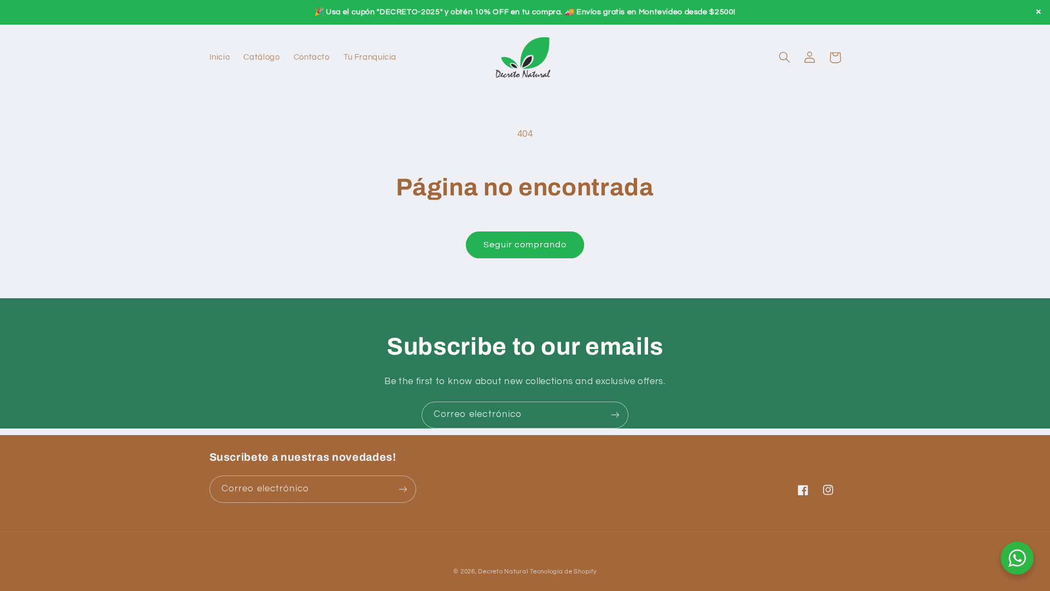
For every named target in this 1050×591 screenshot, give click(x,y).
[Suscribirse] (615, 415)
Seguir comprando (525, 244)
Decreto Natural (503, 572)
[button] (784, 57)
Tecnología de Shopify (563, 572)
